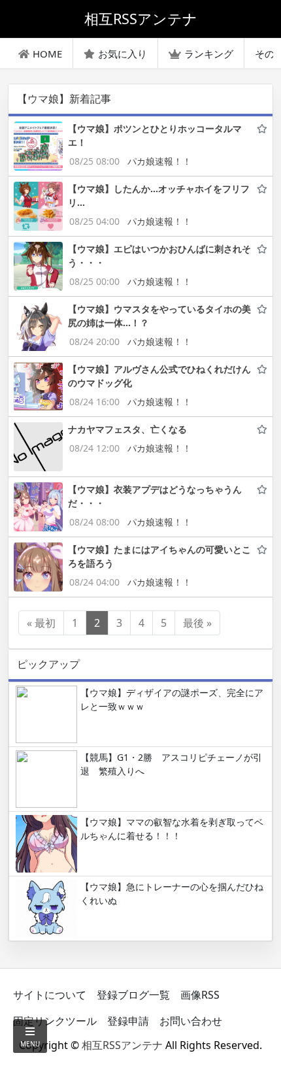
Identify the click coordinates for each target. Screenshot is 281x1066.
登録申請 (128, 1021)
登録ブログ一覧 (133, 995)
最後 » (197, 623)
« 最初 (41, 623)
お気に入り (122, 53)
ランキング (208, 53)
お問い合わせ (190, 1021)
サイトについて (49, 995)
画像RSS (200, 995)
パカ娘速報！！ (159, 161)
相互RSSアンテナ (122, 1045)
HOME (47, 53)
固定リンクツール (55, 1021)
